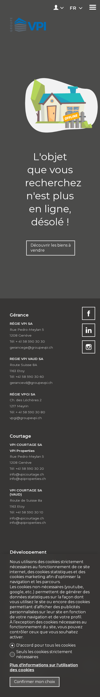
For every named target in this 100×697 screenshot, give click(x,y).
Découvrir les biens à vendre (51, 248)
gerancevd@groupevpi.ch (31, 383)
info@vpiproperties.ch (28, 479)
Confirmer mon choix (34, 681)
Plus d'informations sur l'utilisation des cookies (44, 667)
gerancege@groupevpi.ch (31, 347)
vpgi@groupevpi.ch (26, 418)
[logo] (27, 23)
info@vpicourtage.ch (27, 474)
